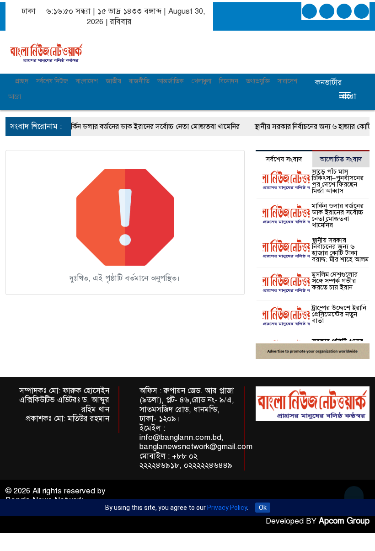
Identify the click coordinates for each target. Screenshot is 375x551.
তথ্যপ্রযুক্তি (258, 81)
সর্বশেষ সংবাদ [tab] (284, 159)
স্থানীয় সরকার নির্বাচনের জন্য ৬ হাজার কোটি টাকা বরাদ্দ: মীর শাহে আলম (340, 249)
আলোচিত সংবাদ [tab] (341, 159)
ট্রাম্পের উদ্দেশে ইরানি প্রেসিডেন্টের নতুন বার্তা (339, 314)
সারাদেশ (287, 81)
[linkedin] (344, 11)
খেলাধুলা (201, 81)
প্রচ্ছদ (20, 81)
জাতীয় (113, 81)
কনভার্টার (328, 82)
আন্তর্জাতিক (170, 81)
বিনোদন (228, 81)
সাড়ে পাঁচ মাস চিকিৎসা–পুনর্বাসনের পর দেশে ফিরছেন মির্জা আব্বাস (338, 181)
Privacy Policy (227, 507)
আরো (14, 97)
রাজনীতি (139, 81)
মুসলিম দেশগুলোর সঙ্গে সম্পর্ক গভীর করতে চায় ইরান (335, 280)
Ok (263, 507)
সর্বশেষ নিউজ (52, 81)
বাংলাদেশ (87, 81)
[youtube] (361, 11)
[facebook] (309, 11)
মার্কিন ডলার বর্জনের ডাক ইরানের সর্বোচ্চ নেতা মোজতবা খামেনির (143, 126)
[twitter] (326, 11)
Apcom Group (344, 521)
